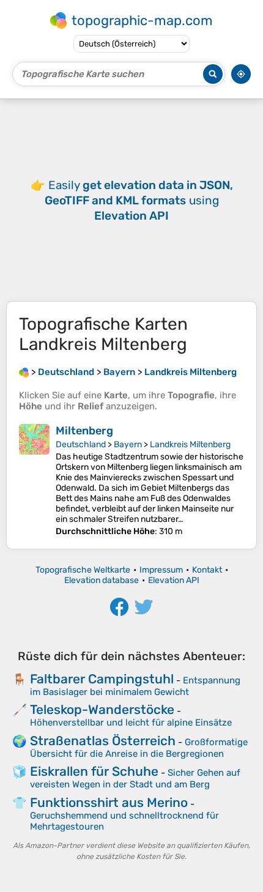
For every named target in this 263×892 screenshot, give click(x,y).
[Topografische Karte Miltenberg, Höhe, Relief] (34, 480)
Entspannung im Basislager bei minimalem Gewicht (135, 686)
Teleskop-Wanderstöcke (102, 709)
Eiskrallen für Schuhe (94, 771)
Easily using (139, 200)
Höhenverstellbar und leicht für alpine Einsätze (131, 722)
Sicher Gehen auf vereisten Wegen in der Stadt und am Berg (135, 778)
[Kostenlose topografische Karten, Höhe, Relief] (24, 371)
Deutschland (81, 444)
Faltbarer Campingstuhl (102, 678)
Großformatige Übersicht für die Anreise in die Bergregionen (139, 748)
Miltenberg (84, 430)
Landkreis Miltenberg (190, 444)
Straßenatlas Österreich (103, 740)
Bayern (128, 444)
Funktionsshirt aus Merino (109, 802)
